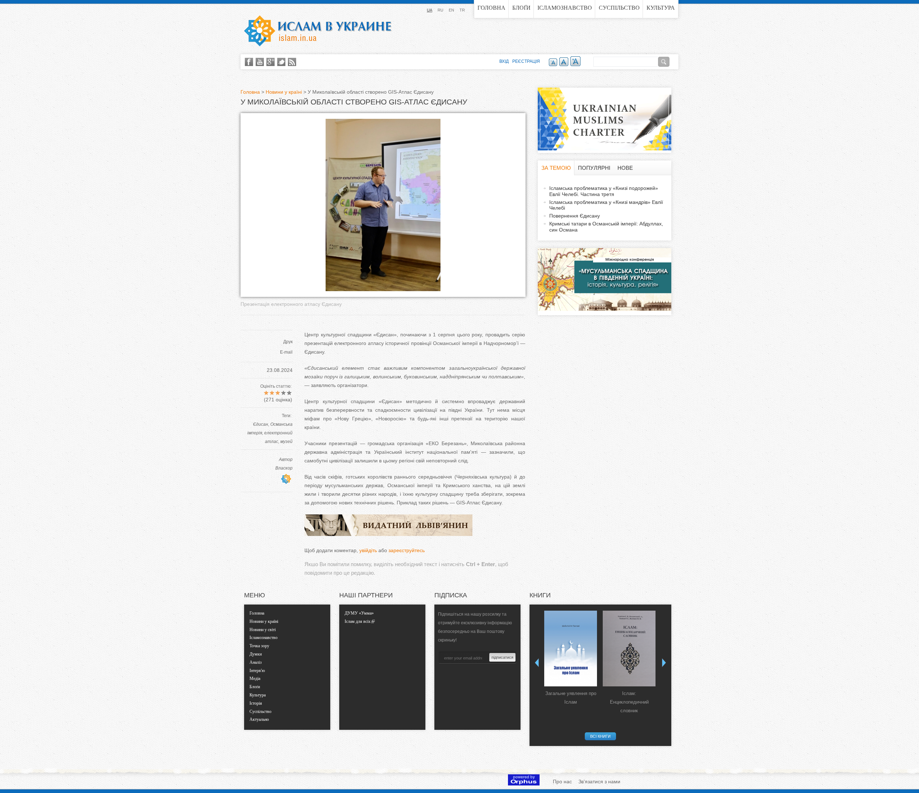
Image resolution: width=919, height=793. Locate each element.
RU (440, 10)
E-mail (286, 352)
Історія (255, 703)
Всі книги (600, 736)
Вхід (504, 61)
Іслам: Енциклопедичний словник (629, 702)
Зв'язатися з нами (599, 781)
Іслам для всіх (357, 621)
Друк (288, 341)
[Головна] (317, 30)
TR (462, 10)
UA (429, 10)
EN (451, 10)
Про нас (562, 781)
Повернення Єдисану (574, 216)
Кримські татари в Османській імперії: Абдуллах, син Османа (606, 227)
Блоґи (521, 8)
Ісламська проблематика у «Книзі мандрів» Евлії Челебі (606, 205)
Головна (491, 8)
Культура (661, 8)
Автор (286, 459)
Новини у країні (284, 92)
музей (286, 441)
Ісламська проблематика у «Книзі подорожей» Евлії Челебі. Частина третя (603, 191)
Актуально (259, 719)
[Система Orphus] (524, 784)
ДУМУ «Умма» (359, 613)
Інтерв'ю (257, 670)
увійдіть (368, 550)
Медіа (254, 678)
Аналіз (255, 662)
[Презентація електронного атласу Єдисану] (383, 289)
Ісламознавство (564, 8)
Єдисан (260, 424)
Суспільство (619, 8)
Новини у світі (262, 629)
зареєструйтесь (406, 550)
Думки (255, 654)
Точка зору (259, 645)
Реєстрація (526, 61)
